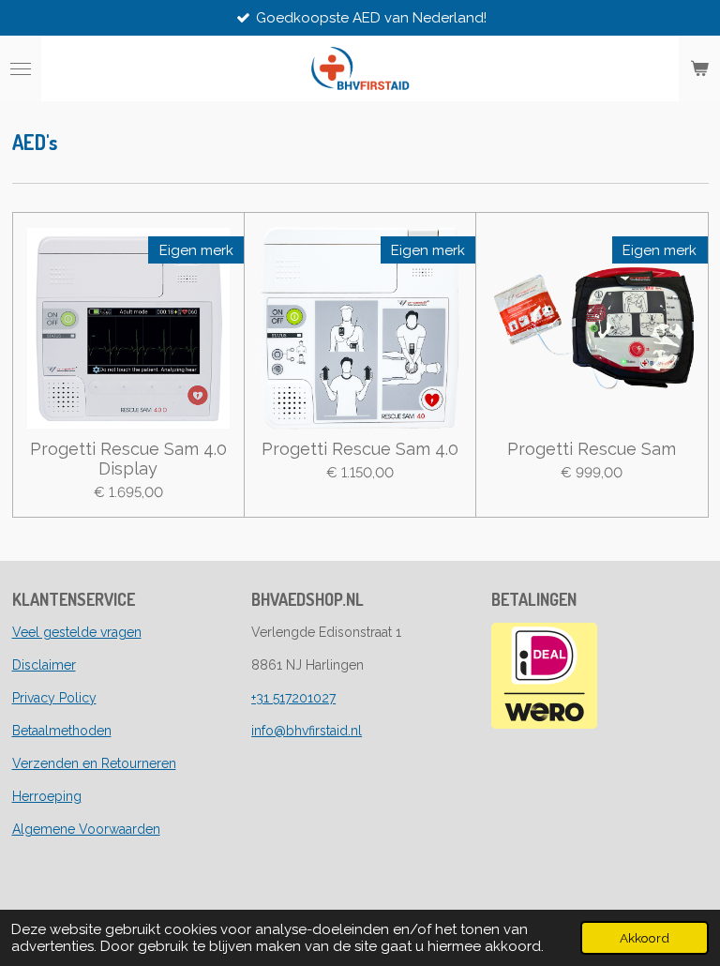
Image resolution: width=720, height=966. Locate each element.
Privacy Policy (54, 697)
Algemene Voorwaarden (86, 829)
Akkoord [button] (644, 937)
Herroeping (47, 796)
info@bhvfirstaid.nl (306, 730)
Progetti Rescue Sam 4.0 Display (128, 458)
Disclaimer (44, 664)
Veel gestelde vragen (77, 632)
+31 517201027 (293, 697)
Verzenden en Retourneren (94, 763)
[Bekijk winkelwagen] (699, 68)
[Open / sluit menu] (20, 68)
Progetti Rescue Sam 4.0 (360, 449)
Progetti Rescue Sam (591, 449)
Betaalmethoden (62, 730)
